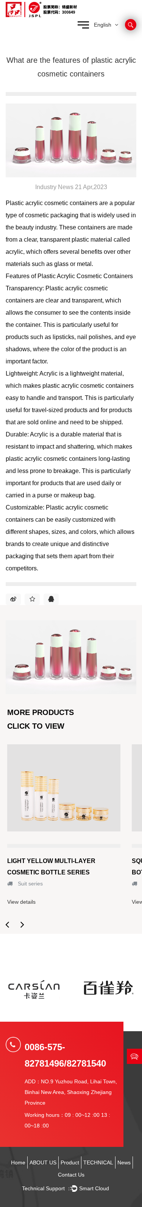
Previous (7, 924)
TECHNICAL (98, 1162)
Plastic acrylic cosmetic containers (52, 203)
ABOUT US (43, 1162)
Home (18, 1162)
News (124, 1162)
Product (70, 1162)
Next (22, 924)
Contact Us (71, 1175)
